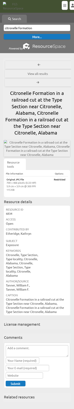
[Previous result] (39, 65)
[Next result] (38, 82)
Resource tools (13, 164)
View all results (38, 73)
